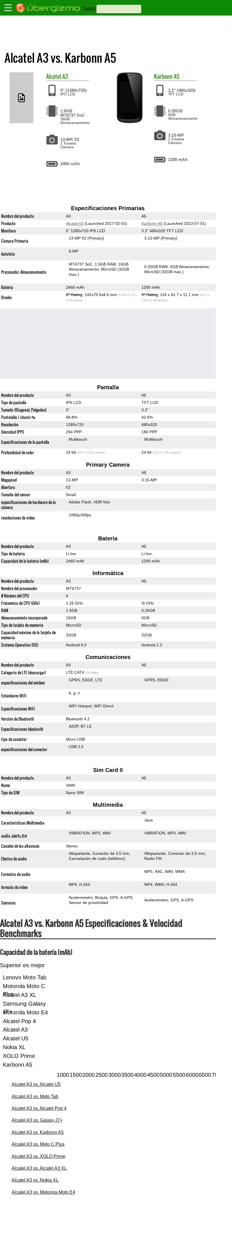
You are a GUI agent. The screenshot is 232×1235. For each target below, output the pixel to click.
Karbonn (163, 76)
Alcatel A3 (74, 223)
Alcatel (53, 76)
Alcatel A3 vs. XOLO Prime (38, 1156)
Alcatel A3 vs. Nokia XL (35, 1180)
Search (89, 8)
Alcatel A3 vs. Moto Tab (35, 1096)
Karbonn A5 (151, 223)
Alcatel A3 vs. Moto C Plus (38, 1144)
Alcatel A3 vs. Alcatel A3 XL (39, 1168)
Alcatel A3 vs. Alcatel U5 (36, 1084)
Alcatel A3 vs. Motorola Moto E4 (43, 1192)
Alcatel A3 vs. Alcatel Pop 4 (39, 1108)
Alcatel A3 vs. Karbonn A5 (38, 1132)
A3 (65, 76)
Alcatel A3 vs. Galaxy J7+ (37, 1120)
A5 (176, 76)
